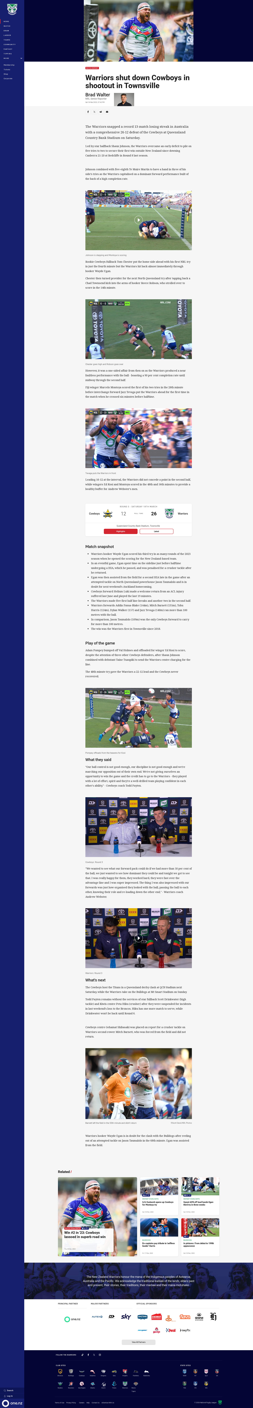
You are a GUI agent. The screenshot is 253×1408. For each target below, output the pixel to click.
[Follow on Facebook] (88, 1354)
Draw (6, 31)
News (6, 21)
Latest (156, 531)
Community (10, 44)
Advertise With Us (108, 1403)
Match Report (92, 68)
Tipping (8, 54)
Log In (10, 1396)
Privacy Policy (71, 1403)
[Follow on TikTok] (82, 1354)
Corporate (8, 78)
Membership (9, 65)
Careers (81, 1403)
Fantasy (8, 49)
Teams (7, 40)
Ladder (7, 35)
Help (88, 1403)
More (6, 58)
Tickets (7, 69)
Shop (6, 74)
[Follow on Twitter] (94, 1354)
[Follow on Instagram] (100, 1354)
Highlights (120, 531)
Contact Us (95, 1403)
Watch (7, 26)
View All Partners (138, 1342)
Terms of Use (59, 1403)
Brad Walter (97, 94)
